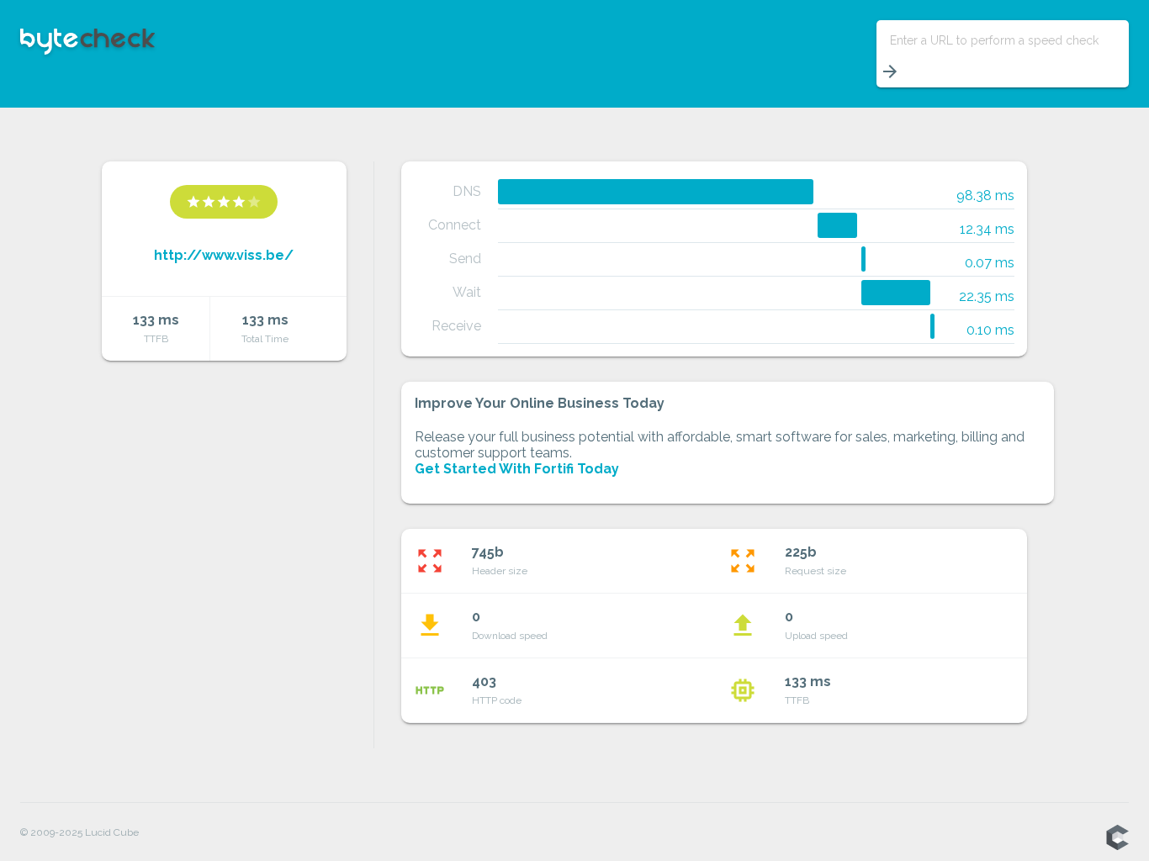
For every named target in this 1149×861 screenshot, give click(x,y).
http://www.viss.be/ (224, 255)
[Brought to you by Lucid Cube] (1117, 838)
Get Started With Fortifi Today (517, 469)
